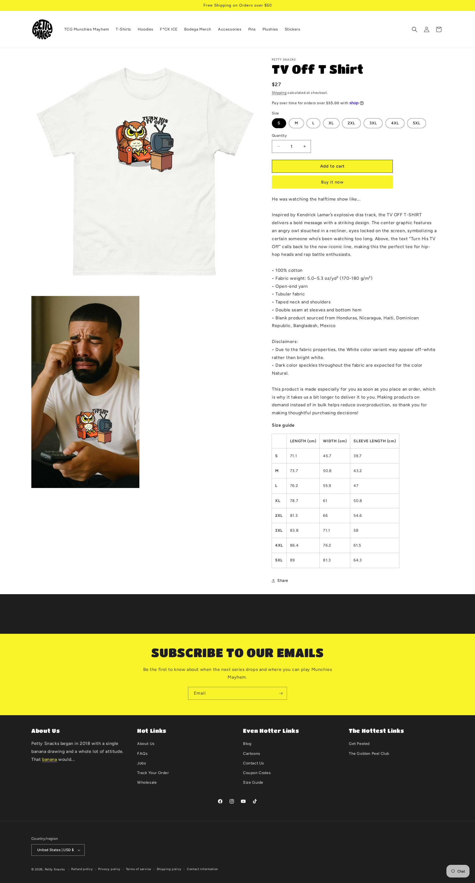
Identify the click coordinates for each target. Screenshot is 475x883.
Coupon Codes (257, 772)
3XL (373, 123)
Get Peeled (359, 743)
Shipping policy (169, 869)
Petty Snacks (55, 869)
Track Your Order (153, 772)
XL (331, 123)
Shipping (279, 93)
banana (49, 759)
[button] (414, 29)
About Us (146, 743)
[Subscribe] (281, 693)
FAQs (142, 753)
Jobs (141, 763)
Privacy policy (109, 869)
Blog (247, 743)
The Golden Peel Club (369, 753)
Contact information (202, 869)
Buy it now (332, 182)
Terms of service (138, 869)
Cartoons (251, 753)
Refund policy (82, 869)
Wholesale (147, 782)
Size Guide (253, 782)
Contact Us (253, 763)
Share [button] (282, 580)
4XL (395, 123)
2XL (351, 123)
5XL (416, 123)
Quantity (279, 135)
